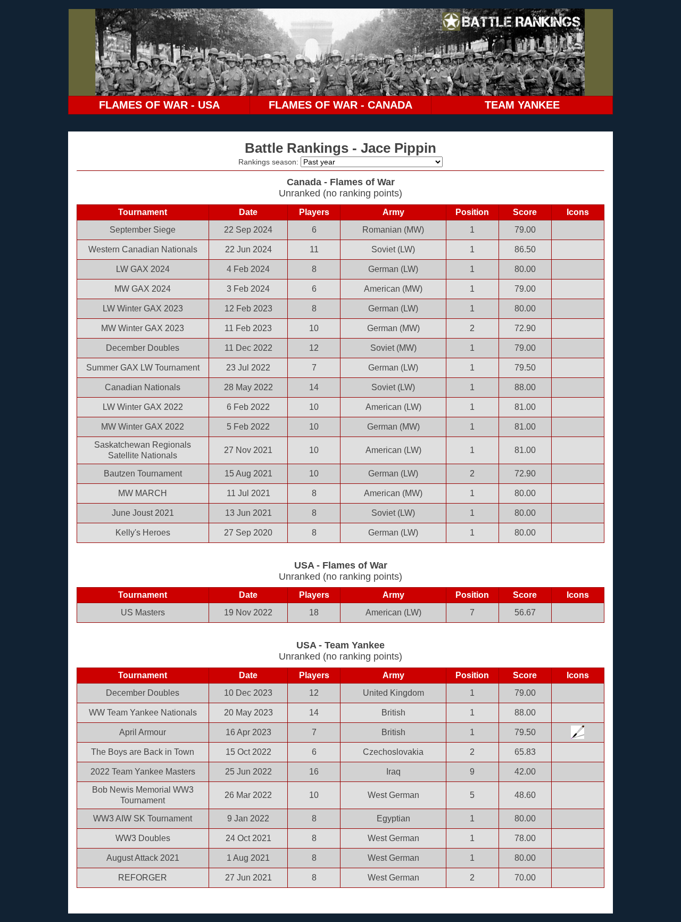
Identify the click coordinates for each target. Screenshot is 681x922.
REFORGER (142, 877)
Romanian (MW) (393, 229)
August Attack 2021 (142, 857)
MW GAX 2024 (142, 288)
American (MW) (393, 288)
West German (393, 795)
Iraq (393, 771)
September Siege (143, 229)
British (393, 712)
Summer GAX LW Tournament (143, 367)
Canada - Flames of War (341, 182)
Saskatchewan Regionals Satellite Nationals (142, 450)
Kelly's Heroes (142, 532)
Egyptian (393, 818)
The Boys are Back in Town (142, 751)
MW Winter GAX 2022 (142, 426)
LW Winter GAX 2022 (143, 406)
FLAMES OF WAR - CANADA (340, 105)
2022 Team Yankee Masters (142, 771)
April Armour (142, 732)
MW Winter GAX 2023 (142, 328)
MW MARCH (142, 493)
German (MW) (393, 328)
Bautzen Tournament (143, 473)
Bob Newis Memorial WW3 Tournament (143, 795)
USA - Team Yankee (340, 645)
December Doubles (142, 347)
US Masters (143, 612)
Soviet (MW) (393, 347)
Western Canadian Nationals (142, 249)
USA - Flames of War (340, 565)
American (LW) (393, 406)
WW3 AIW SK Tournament (142, 818)
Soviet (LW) (393, 249)
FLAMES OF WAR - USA (159, 105)
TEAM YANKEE (522, 105)
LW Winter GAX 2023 (143, 308)
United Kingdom (393, 692)
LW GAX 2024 (143, 269)
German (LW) (393, 269)
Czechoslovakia (393, 751)
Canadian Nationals (142, 387)
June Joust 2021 (143, 512)
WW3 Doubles (142, 838)
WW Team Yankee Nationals (143, 712)
